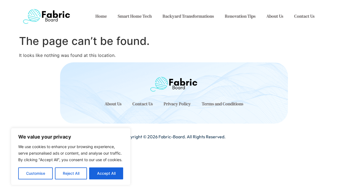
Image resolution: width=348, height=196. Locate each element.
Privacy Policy (177, 104)
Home (101, 16)
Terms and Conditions (222, 104)
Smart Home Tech (135, 16)
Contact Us (304, 16)
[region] (70, 156)
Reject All (71, 173)
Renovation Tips (240, 16)
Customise (35, 173)
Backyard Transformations (188, 16)
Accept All (106, 173)
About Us (274, 16)
